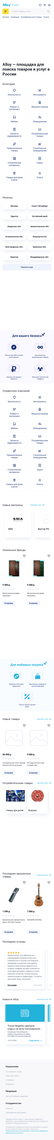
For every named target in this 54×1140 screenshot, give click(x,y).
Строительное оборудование (39, 149)
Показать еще (27, 267)
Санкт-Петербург (40, 206)
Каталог (6, 17)
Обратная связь (12, 1076)
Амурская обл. (14, 226)
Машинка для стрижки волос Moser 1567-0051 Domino (14, 921)
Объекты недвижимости (14, 135)
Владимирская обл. (39, 257)
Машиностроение (40, 107)
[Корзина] (44, 5)
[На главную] (7, 5)
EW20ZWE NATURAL (34, 920)
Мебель (14, 121)
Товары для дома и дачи (14, 178)
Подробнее (34, 1040)
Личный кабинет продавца (17, 1096)
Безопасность (14, 95)
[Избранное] (40, 5)
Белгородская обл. (14, 247)
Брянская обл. (39, 247)
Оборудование (40, 121)
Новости (9, 1108)
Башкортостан (40, 236)
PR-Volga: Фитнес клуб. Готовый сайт (35, 764)
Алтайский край (39, 216)
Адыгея (14, 216)
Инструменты (39, 95)
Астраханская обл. (14, 236)
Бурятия (14, 257)
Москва (14, 206)
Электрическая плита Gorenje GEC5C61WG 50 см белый (14, 764)
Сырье (40, 163)
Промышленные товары (14, 149)
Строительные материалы (14, 164)
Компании (15, 17)
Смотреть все (35, 505)
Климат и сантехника (14, 108)
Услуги (46, 17)
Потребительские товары (31, 17)
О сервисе (10, 1080)
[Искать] (48, 11)
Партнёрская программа (16, 1113)
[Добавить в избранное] (24, 556)
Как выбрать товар (14, 1072)
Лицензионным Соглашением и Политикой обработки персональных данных (27, 1132)
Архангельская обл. (39, 226)
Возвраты (10, 1084)
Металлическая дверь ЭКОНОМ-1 (11, 594)
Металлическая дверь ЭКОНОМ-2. (35, 594)
